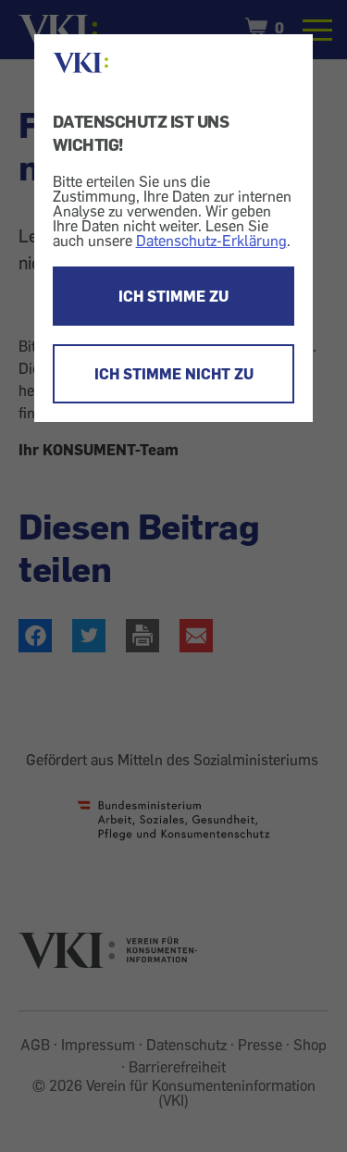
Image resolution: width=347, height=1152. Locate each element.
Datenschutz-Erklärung (211, 240)
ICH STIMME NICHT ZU (174, 374)
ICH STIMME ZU (173, 296)
